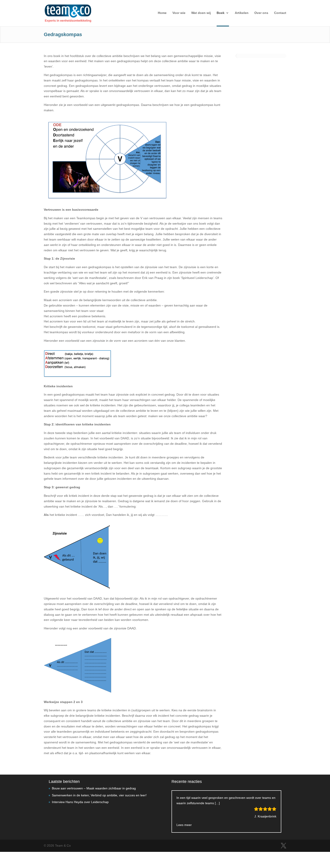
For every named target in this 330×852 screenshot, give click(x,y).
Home (162, 13)
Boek (220, 13)
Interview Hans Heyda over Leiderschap (80, 802)
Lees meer (184, 825)
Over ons (261, 13)
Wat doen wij (201, 13)
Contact (280, 13)
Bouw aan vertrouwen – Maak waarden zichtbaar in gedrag (94, 788)
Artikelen (242, 13)
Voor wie (178, 13)
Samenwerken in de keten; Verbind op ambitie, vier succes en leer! (99, 795)
